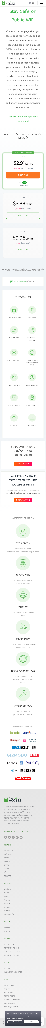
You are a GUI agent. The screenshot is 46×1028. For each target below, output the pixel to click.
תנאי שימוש (8, 992)
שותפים (7, 931)
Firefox (7, 910)
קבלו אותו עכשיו (20, 281)
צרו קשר (7, 989)
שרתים (6, 865)
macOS (6, 892)
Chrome (7, 907)
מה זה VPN (8, 850)
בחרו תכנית (23, 250)
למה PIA (7, 854)
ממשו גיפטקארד (23, 464)
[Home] (9, 3)
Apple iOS (7, 903)
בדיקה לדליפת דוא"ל (12, 951)
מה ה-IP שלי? (9, 944)
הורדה (6, 868)
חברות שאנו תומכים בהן (13, 972)
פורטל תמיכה (9, 985)
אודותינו (7, 968)
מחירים (7, 858)
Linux (6, 896)
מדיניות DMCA (9, 1003)
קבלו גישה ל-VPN (23, 500)
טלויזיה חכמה (9, 914)
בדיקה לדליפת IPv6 (11, 955)
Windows (7, 889)
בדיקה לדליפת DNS (11, 948)
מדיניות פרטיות (9, 996)
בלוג (5, 872)
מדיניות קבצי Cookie (12, 999)
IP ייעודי (7, 927)
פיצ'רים (7, 861)
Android (7, 900)
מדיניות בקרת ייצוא (11, 1006)
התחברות (7, 876)
